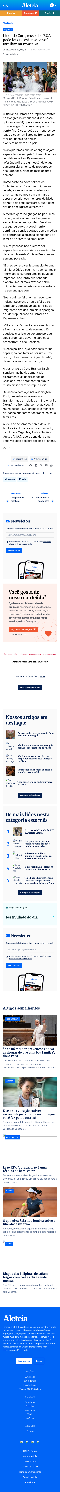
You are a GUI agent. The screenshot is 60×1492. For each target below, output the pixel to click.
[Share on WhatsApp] (51, 465)
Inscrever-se (14, 550)
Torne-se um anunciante (30, 1472)
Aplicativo (30, 1406)
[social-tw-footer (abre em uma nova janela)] (32, 1441)
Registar (11, 13)
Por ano (30, 1431)
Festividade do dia (22, 917)
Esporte (9, 1190)
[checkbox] (7, 542)
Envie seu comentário (30, 687)
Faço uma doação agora (21, 629)
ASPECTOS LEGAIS (30, 1466)
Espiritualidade (30, 1385)
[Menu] (11, 5)
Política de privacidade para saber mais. (30, 542)
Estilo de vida (30, 1381)
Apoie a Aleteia (30, 1456)
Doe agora (28, 13)
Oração (48, 13)
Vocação (9, 1080)
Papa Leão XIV (12, 1018)
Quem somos (30, 1461)
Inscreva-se (30, 1410)
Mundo (22, 479)
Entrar (39, 1361)
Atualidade (8, 23)
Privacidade (30, 1482)
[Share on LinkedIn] (36, 465)
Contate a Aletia (30, 1477)
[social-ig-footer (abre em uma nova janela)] (38, 1441)
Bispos (9, 1243)
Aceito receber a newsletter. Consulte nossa (30, 543)
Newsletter (30, 1402)
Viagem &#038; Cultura (30, 1389)
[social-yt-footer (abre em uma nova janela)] (21, 1441)
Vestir (30, 1414)
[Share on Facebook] (30, 465)
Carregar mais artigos (30, 795)
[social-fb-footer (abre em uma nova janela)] (27, 1441)
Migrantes (10, 479)
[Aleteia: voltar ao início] (30, 5)
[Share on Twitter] (41, 465)
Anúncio (30, 1418)
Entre (42, 676)
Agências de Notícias (40, 49)
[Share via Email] (46, 465)
